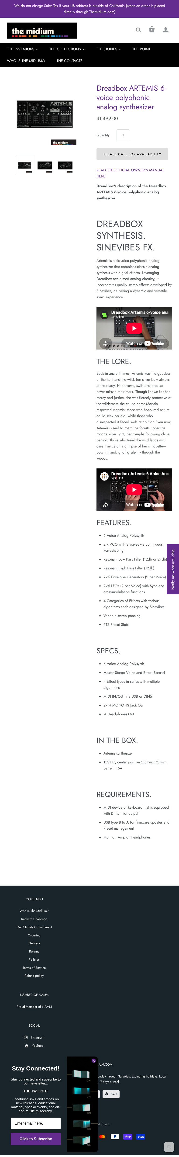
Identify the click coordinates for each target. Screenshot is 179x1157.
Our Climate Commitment (34, 927)
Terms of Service (34, 967)
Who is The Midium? (34, 910)
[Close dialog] (93, 1060)
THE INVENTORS (20, 49)
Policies (34, 959)
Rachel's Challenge (34, 919)
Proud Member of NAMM (34, 1006)
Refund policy (34, 975)
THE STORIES (106, 49)
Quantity (103, 135)
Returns (34, 951)
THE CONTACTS (70, 60)
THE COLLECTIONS (65, 49)
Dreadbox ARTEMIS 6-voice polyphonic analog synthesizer (131, 97)
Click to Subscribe (36, 1139)
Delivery (34, 943)
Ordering (34, 935)
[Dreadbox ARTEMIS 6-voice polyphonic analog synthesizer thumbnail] (24, 165)
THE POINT (141, 49)
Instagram (37, 1037)
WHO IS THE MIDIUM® (26, 60)
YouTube (37, 1045)
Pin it (113, 1094)
